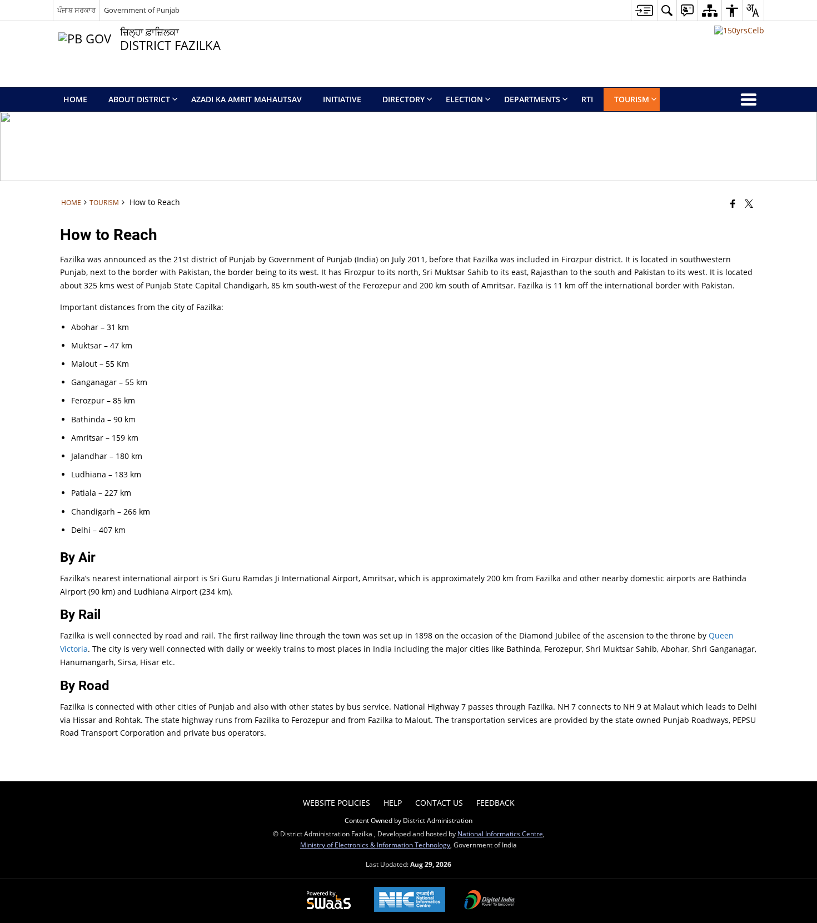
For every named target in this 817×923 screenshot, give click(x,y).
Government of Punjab (142, 10)
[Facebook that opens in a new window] (733, 203)
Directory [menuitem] (403, 99)
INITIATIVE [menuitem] (342, 99)
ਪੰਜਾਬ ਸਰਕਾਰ (76, 10)
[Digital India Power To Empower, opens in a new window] (490, 900)
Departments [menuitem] (532, 99)
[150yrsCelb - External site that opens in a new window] (739, 30)
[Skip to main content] (644, 10)
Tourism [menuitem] (631, 99)
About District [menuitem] (139, 99)
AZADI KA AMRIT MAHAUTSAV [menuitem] (246, 99)
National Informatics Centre (500, 833)
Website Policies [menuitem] (336, 802)
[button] (666, 10)
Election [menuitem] (464, 99)
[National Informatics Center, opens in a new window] (410, 900)
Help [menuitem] (392, 802)
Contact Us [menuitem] (439, 802)
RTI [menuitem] (587, 99)
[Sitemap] (709, 10)
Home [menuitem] (75, 99)
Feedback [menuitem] (495, 802)
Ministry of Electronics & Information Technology (375, 844)
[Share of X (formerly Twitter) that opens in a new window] (749, 203)
